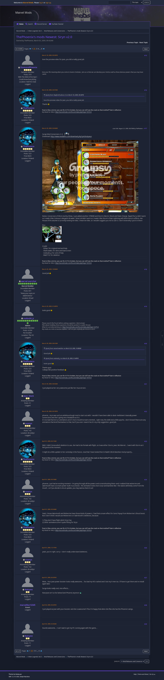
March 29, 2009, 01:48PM (50, 306)
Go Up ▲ (152, 674)
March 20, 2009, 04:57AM (50, 90)
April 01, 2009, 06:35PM (49, 577)
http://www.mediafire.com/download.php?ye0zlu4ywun (71, 136)
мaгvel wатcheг (28, 281)
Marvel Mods (23, 12)
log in (41, 3)
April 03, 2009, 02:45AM (49, 624)
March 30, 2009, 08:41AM (50, 343)
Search (30, 24)
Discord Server (42, 24)
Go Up (18, 651)
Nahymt (29, 589)
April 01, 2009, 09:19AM (49, 479)
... (40, 49)
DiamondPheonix (28, 67)
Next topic (143, 42)
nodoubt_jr (28, 318)
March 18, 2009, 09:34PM (50, 55)
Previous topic (132, 42)
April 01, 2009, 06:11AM (49, 441)
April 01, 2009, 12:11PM (49, 547)
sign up (48, 3)
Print (146, 49)
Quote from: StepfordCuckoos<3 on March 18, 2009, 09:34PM (65, 95)
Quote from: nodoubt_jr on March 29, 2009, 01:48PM (62, 358)
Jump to (116, 661)
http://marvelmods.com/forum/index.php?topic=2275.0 (80, 327)
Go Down (19, 49)
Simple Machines (25, 676)
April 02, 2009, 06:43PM (49, 605)
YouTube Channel (57, 24)
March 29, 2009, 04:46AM (50, 128)
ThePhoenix (28, 108)
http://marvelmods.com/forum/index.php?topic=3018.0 (73, 112)
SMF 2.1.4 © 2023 (14, 676)
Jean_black (29, 396)
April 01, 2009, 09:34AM (49, 509)
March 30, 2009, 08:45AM (50, 384)
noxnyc (28, 423)
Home (21, 24)
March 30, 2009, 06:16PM (50, 411)
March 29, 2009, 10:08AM (50, 269)
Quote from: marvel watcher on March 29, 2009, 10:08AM (63, 348)
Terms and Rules (143, 674)
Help (135, 674)
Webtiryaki (18, 674)
